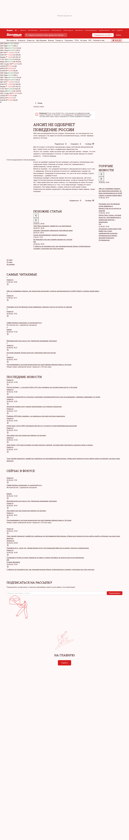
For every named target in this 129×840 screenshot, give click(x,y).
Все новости (11, 40)
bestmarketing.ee (33, 30)
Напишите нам (98, 40)
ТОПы (76, 40)
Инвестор (30, 40)
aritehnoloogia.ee (68, 30)
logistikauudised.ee (104, 30)
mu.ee (113, 30)
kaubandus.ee (79, 30)
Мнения (51, 40)
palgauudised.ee (121, 30)
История (83, 40)
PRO (90, 40)
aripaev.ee (23, 30)
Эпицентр (21, 40)
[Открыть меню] (15, 30)
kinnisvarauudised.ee (91, 30)
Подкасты (59, 40)
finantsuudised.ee (56, 30)
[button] (56, 593)
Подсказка (68, 40)
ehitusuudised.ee (44, 30)
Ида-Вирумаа (41, 40)
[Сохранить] (8, 284)
